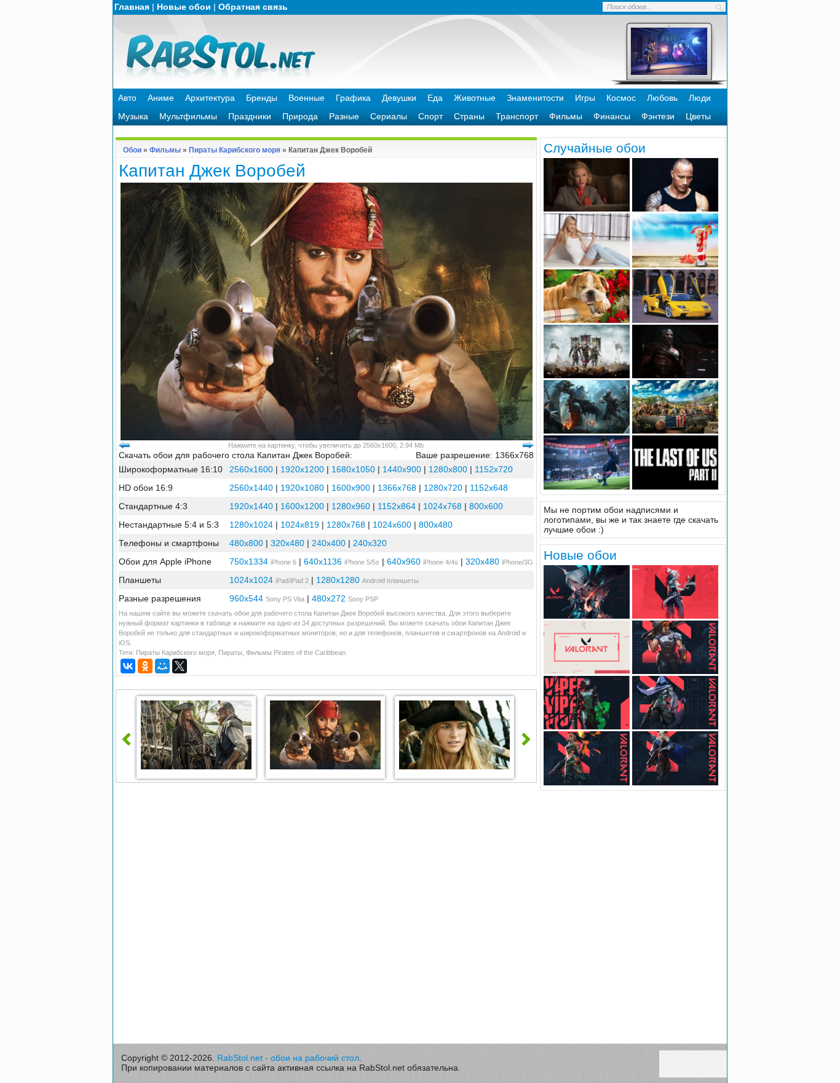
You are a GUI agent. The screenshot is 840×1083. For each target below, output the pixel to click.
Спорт (430, 116)
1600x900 (350, 488)
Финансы (611, 116)
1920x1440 (251, 506)
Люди (700, 98)
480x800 (246, 543)
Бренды (261, 98)
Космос (621, 98)
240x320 (370, 543)
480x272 (329, 598)
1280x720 (443, 488)
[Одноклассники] (145, 666)
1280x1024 (251, 525)
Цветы (698, 116)
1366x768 (397, 488)
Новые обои (184, 7)
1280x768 (346, 525)
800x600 (486, 506)
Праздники (249, 116)
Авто (127, 98)
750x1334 (248, 561)
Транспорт (517, 116)
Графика (353, 98)
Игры (585, 98)
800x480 (436, 525)
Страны (469, 116)
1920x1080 (302, 488)
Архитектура (210, 98)
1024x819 (299, 525)
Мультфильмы (188, 116)
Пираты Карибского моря (234, 150)
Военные (306, 98)
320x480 (287, 543)
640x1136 (323, 561)
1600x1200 (302, 506)
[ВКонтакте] (128, 666)
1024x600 (392, 525)
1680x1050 (353, 469)
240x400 (329, 543)
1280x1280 (338, 580)
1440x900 (401, 469)
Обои (132, 150)
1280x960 (350, 506)
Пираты (230, 652)
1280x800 (448, 469)
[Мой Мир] (162, 666)
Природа (300, 116)
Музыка (133, 116)
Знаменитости (535, 98)
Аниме (161, 98)
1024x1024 (251, 580)
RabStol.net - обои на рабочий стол (288, 1058)
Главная (131, 7)
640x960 (404, 561)
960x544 (246, 598)
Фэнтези (658, 116)
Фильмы (565, 116)
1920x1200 (302, 469)
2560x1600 (251, 469)
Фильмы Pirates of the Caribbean (296, 652)
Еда (435, 98)
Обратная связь (253, 7)
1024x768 (442, 506)
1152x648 (489, 488)
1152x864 (397, 506)
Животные (475, 98)
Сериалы (388, 116)
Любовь (662, 98)
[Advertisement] (326, 916)
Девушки (399, 98)
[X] (179, 666)
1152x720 (494, 469)
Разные (344, 116)
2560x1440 (251, 488)
